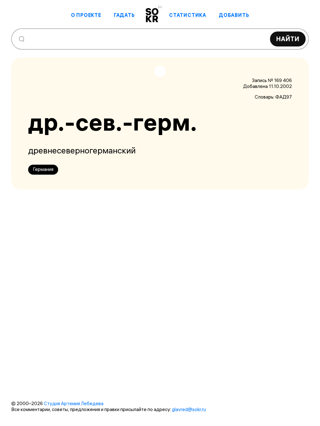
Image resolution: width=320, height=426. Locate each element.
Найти (287, 39)
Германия (43, 169)
